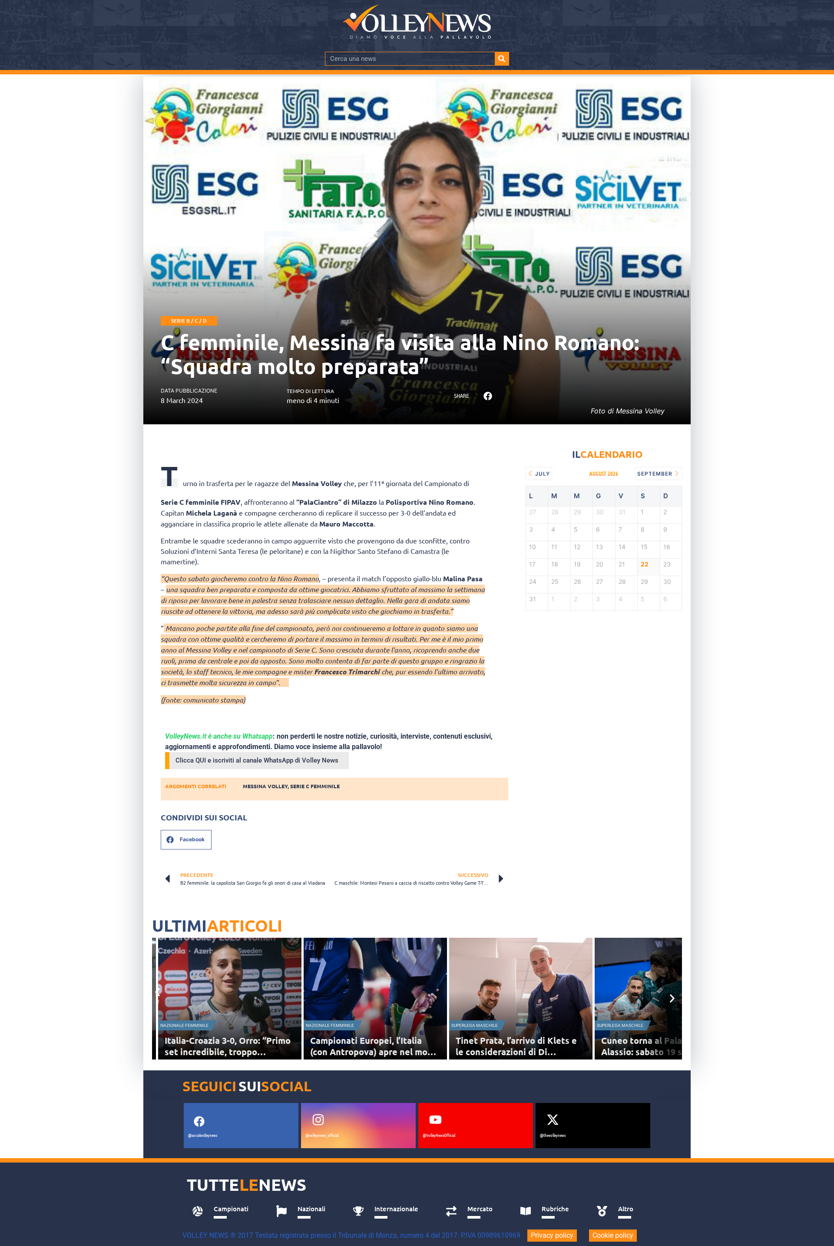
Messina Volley (265, 786)
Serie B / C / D (189, 320)
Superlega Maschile (474, 1025)
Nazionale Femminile (184, 1025)
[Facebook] (199, 1122)
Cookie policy (612, 1235)
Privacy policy (552, 1235)
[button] (487, 396)
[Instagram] (318, 1120)
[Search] (502, 58)
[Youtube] (435, 1120)
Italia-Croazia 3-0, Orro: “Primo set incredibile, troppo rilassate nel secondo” (228, 1052)
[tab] (224, 1211)
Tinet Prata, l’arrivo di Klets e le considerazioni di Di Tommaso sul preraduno (516, 1052)
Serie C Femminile (315, 786)
